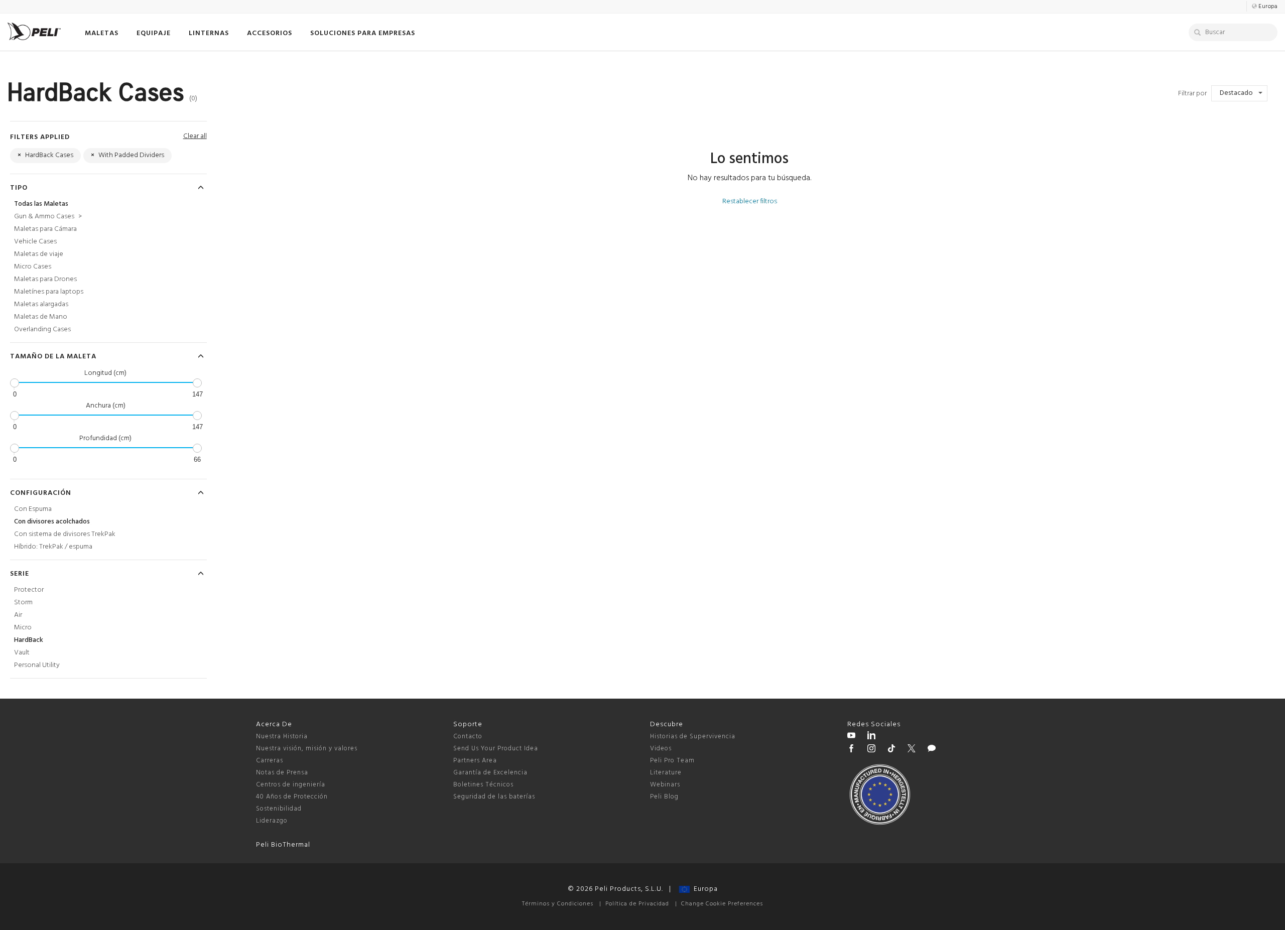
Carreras (269, 760)
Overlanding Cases (42, 329)
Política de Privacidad (637, 904)
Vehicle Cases (35, 241)
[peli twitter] (912, 749)
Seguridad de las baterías (494, 796)
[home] (34, 31)
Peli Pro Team (672, 760)
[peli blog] (932, 749)
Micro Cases (32, 267)
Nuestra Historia (282, 736)
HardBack (28, 640)
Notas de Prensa (282, 772)
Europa (704, 889)
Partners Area (475, 760)
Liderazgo (272, 821)
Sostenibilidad (279, 809)
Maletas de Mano (40, 317)
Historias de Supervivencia (692, 736)
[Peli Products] (851, 749)
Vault (22, 652)
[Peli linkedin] (871, 736)
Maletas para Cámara (45, 229)
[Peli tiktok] (891, 749)
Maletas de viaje (38, 254)
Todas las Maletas (41, 204)
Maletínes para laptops (48, 292)
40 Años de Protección (292, 796)
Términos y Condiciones (557, 904)
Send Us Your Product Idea (495, 748)
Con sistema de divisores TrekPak (64, 534)
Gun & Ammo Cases (48, 216)
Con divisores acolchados (52, 521)
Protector (29, 590)
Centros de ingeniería (290, 784)
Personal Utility (37, 665)
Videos (661, 748)
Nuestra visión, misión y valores (306, 748)
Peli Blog (664, 796)
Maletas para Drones (45, 279)
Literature (666, 772)
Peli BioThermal (283, 845)
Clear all (195, 136)
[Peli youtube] (851, 736)
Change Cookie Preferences (722, 904)
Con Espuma (33, 509)
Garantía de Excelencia (490, 772)
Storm (23, 602)
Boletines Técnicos (483, 784)
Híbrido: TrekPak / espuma (53, 547)
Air (18, 615)
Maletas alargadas (41, 304)
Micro (23, 627)
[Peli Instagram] (871, 749)
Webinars (665, 784)
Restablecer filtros (749, 201)
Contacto (467, 736)
